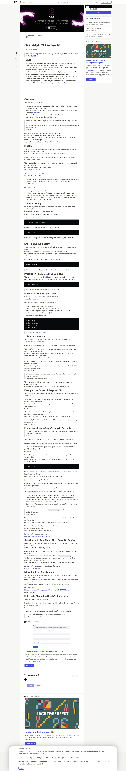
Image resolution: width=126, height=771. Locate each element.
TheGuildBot (31, 35)
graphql (27, 49)
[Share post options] (16, 75)
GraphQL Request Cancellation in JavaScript (98, 35)
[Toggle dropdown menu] (78, 622)
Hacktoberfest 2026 (91, 70)
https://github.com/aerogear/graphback (37, 536)
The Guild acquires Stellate (93, 29)
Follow (98, 12)
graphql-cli (28, 135)
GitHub (62, 615)
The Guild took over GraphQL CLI (35, 173)
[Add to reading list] (16, 65)
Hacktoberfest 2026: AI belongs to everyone (96, 61)
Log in (97, 2)
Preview (38, 685)
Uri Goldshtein (73, 54)
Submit (30, 685)
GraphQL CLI (30, 63)
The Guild (40, 35)
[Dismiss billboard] (114, 748)
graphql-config (36, 113)
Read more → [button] (29, 665)
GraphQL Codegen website (60, 270)
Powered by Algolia (62, 2)
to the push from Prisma (32, 169)
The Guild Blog (33, 56)
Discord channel (39, 617)
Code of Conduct (47, 690)
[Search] (20, 2)
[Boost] (16, 70)
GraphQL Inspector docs (38, 332)
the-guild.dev (61, 36)
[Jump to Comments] (16, 59)
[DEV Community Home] (16, 2)
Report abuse (57, 690)
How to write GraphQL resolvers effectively (98, 23)
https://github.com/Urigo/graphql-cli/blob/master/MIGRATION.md (46, 590)
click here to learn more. (32, 568)
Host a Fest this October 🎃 (39, 732)
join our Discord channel (60, 83)
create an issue (43, 83)
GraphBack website (43, 289)
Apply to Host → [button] (30, 743)
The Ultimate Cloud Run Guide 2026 (43, 651)
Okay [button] (21, 768)
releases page (29, 217)
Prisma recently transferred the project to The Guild (44, 67)
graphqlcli (34, 49)
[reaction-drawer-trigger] (16, 54)
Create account (106, 2)
